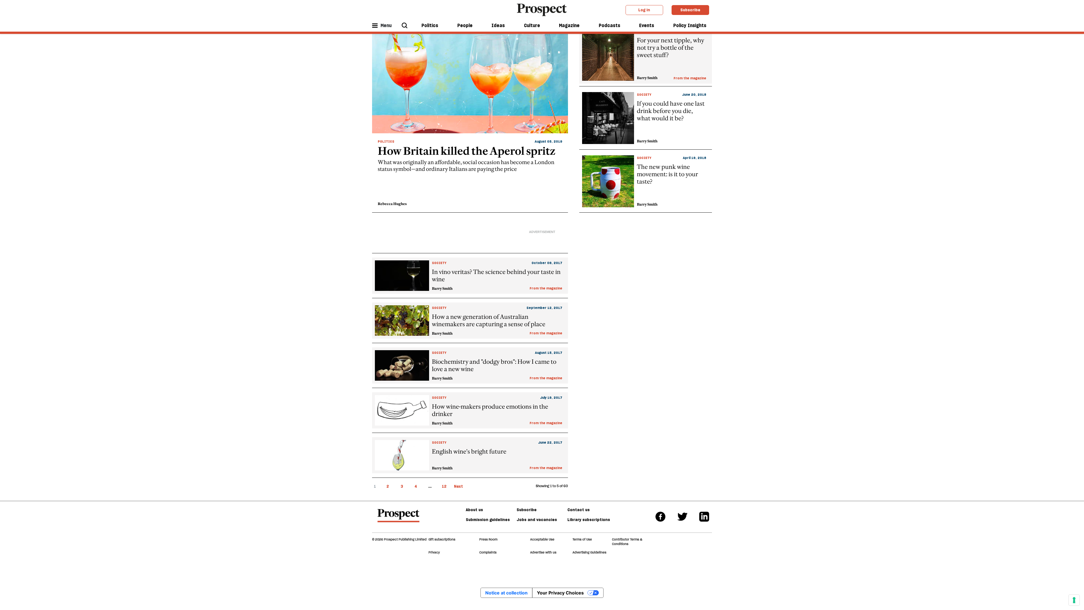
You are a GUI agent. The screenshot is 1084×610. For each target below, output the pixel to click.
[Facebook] (660, 517)
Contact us (578, 509)
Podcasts (609, 25)
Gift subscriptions (442, 539)
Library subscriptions (588, 519)
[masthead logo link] (542, 9)
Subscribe (690, 9)
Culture (532, 25)
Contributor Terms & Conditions (627, 541)
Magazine (569, 25)
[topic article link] (470, 276)
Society (644, 94)
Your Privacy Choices (560, 593)
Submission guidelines (488, 519)
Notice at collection (506, 593)
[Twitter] (682, 517)
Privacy (434, 552)
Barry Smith (442, 288)
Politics (429, 25)
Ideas (498, 25)
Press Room (488, 539)
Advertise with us (543, 552)
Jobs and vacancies (537, 519)
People (465, 25)
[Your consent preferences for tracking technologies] (1074, 600)
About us (474, 509)
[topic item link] (470, 117)
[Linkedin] (704, 517)
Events (646, 25)
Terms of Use (582, 539)
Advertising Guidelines (589, 552)
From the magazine (690, 78)
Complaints (488, 552)
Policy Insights (689, 25)
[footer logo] (398, 518)
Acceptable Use (542, 539)
